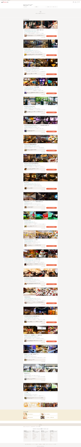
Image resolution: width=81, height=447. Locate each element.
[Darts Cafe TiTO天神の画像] (40, 44)
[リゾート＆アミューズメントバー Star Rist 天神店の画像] (40, 82)
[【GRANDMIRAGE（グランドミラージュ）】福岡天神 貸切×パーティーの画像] (40, 253)
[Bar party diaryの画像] (40, 177)
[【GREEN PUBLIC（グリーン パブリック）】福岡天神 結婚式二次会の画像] (40, 196)
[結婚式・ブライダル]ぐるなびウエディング (27, 426)
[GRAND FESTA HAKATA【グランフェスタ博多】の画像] (40, 234)
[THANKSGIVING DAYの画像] (40, 292)
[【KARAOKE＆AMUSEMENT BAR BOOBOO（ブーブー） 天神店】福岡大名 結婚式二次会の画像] (40, 120)
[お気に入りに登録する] (56, 30)
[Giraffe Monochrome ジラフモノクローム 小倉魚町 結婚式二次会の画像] (40, 25)
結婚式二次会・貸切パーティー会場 (34, 426)
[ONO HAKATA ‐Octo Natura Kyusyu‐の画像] (40, 101)
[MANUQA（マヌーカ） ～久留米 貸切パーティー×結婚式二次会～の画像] (40, 330)
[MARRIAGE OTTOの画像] (40, 368)
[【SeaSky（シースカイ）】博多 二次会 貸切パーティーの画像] (40, 349)
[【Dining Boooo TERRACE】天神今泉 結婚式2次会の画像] (40, 158)
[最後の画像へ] (56, 24)
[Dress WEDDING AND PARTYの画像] (40, 273)
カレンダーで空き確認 (51, 93)
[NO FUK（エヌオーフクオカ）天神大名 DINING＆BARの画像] (40, 63)
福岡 (38, 426)
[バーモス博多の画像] (40, 387)
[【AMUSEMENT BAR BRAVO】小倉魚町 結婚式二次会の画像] (40, 311)
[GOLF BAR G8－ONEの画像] (40, 215)
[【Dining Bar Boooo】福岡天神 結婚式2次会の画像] (40, 139)
